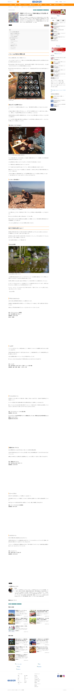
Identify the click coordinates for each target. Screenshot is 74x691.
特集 (18, 675)
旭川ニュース (56, 4)
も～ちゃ (40, 651)
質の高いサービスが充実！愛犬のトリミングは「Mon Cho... (59, 66)
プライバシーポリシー (37, 683)
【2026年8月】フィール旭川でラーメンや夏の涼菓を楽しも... (59, 23)
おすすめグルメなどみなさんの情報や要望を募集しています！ (59, 105)
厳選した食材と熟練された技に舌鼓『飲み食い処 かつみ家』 (59, 74)
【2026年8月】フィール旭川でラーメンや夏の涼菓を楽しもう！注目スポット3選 (22, 656)
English (63, 4)
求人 (25, 679)
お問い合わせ (36, 686)
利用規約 (35, 682)
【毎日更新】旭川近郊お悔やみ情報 (59, 29)
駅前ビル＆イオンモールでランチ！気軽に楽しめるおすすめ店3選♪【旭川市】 (42, 648)
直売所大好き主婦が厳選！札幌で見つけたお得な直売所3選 (59, 26)
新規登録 (61, 1)
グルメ (11, 4)
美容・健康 (40, 4)
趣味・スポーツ (32, 4)
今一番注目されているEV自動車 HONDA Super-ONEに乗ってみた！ (43, 640)
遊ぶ (20, 4)
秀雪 (57, 35)
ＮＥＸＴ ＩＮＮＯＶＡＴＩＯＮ (23, 643)
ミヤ (19, 630)
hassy (15, 588)
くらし (46, 4)
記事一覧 (35, 675)
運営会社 (35, 685)
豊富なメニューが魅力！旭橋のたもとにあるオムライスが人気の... (59, 62)
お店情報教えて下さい (37, 679)
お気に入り (46, 25)
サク (18, 659)
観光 (15, 4)
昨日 (53, 20)
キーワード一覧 (36, 678)
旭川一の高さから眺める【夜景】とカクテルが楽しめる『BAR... (59, 70)
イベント (25, 4)
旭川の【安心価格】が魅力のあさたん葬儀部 (59, 58)
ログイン (64, 1)
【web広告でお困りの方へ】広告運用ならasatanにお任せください (59, 100)
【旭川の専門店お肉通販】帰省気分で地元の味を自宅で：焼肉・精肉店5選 (43, 611)
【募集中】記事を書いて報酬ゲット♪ (59, 96)
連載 (50, 4)
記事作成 (57, 1)
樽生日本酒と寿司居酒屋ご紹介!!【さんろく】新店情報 (59, 37)
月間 (63, 20)
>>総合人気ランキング (54, 40)
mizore (19, 651)
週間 (58, 20)
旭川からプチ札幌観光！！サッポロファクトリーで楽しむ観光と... (59, 34)
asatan (58, 31)
